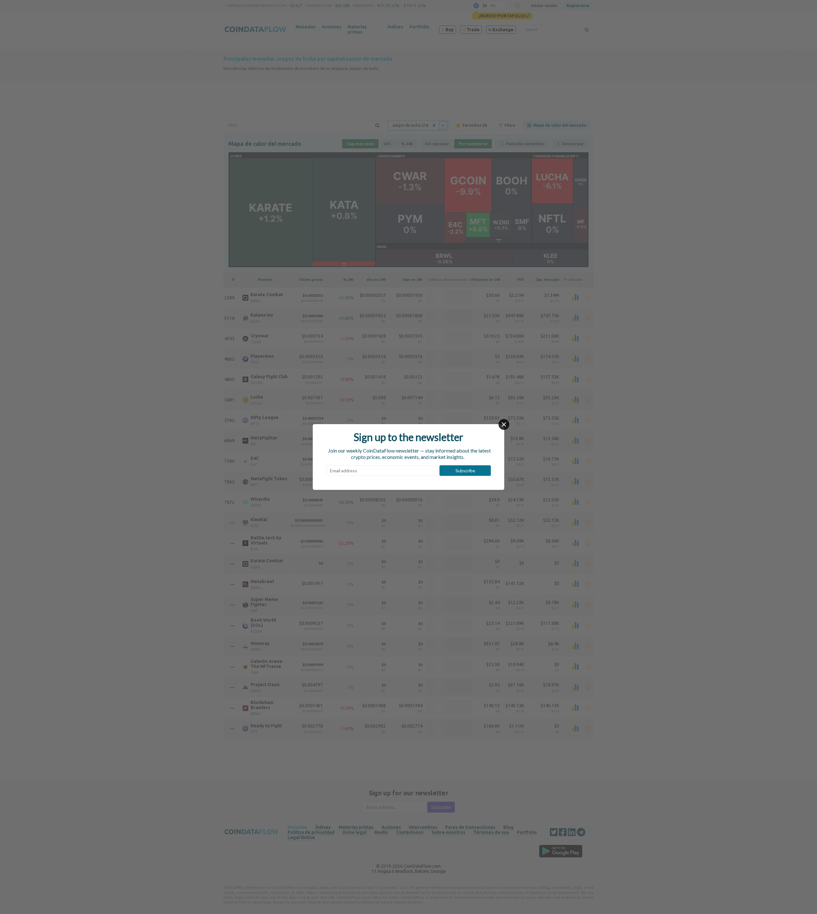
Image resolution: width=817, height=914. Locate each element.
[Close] (503, 424)
